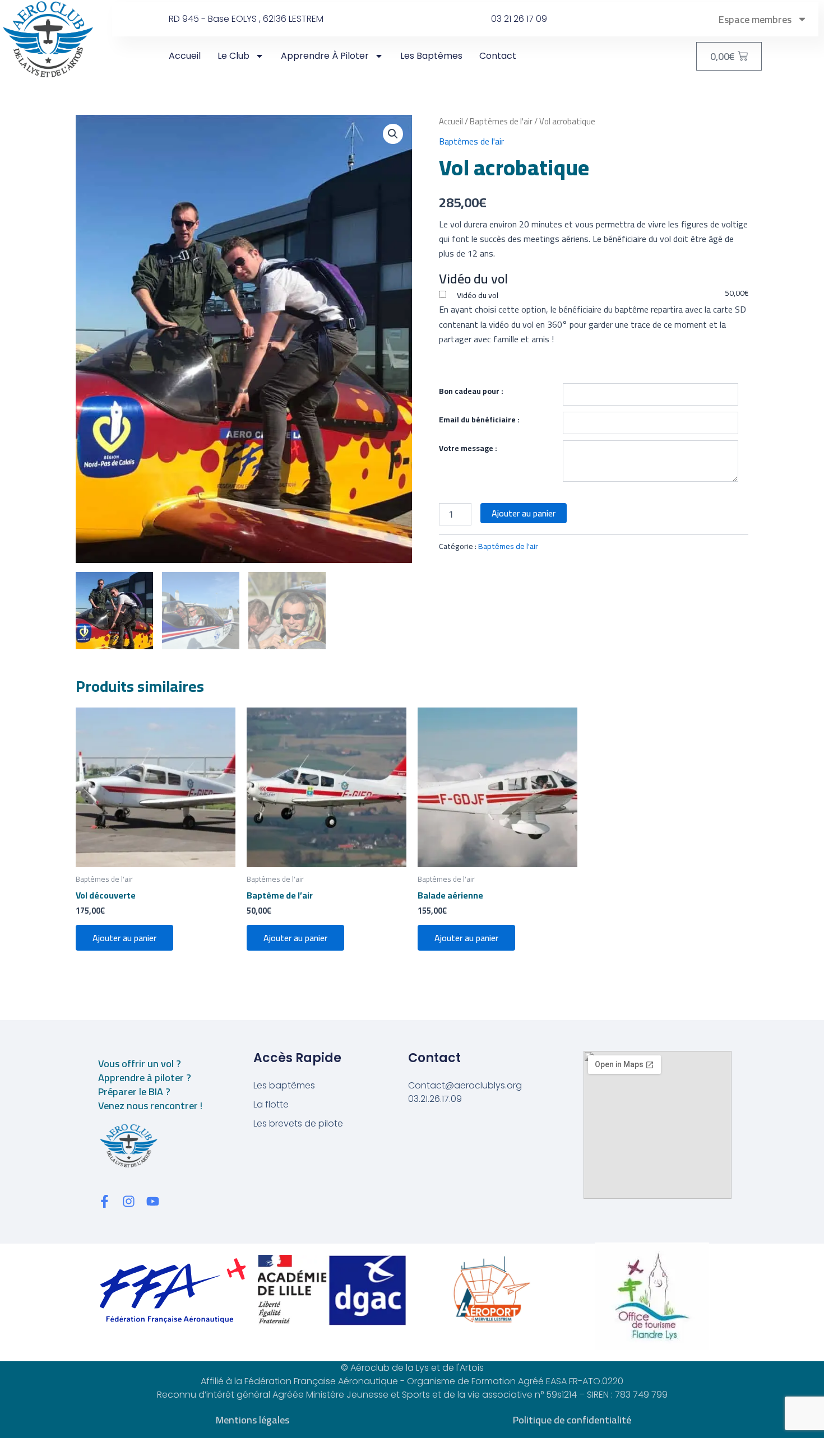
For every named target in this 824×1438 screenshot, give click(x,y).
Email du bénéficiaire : (479, 419)
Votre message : (468, 448)
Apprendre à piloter (325, 55)
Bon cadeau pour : (471, 391)
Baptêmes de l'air (501, 121)
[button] (393, 134)
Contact (497, 55)
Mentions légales (252, 1420)
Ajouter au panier (523, 513)
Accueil (185, 55)
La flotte (271, 1104)
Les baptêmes (431, 55)
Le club (233, 55)
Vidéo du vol (476, 295)
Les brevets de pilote (298, 1123)
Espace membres (755, 19)
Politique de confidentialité (572, 1420)
